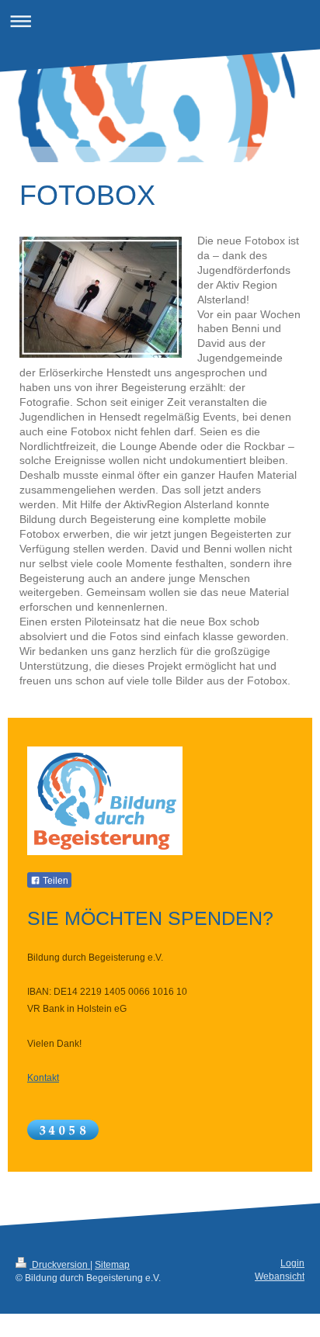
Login (292, 1263)
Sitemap (112, 1264)
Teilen (54, 880)
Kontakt (43, 1077)
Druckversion (60, 1264)
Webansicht (279, 1276)
